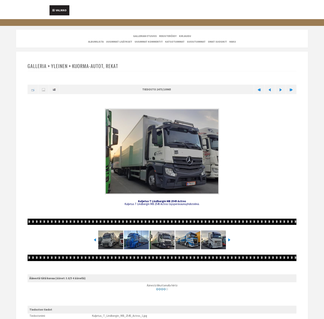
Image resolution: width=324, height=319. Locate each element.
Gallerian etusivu (145, 36)
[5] (167, 288)
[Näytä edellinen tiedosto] (269, 89)
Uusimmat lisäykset (119, 41)
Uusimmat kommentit (149, 41)
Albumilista (96, 41)
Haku (232, 41)
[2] (159, 288)
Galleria (37, 65)
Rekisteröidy (168, 36)
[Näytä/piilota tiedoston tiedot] (43, 89)
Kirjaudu (185, 36)
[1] (157, 288)
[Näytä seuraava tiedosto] (280, 89)
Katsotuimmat (174, 41)
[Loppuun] (291, 89)
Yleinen (59, 65)
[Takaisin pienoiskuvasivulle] (32, 89)
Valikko (61, 10)
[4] (164, 288)
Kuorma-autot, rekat (94, 65)
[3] (162, 288)
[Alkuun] (259, 89)
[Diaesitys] (54, 89)
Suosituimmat (196, 41)
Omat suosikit (217, 41)
